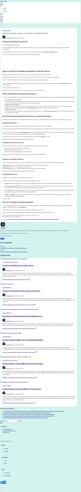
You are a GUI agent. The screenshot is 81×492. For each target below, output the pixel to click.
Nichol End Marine (25, 132)
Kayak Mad (9, 38)
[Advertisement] (39, 62)
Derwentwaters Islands (50, 111)
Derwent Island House (32, 108)
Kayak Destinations (6, 30)
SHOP (1, 14)
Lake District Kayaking (49, 51)
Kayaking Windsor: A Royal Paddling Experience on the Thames (22, 363)
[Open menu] (1, 22)
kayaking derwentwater (20, 219)
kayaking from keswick (31, 219)
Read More (15, 279)
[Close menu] (0, 485)
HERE (43, 136)
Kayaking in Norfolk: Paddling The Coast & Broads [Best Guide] (22, 340)
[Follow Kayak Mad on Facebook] (1, 239)
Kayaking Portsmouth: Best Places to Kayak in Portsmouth (21, 291)
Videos (5, 11)
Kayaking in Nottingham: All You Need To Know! (18, 265)
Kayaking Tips (14, 262)
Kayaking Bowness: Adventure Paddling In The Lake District (13, 247)
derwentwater (10, 219)
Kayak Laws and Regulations (9, 430)
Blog (4, 9)
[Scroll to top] (1, 482)
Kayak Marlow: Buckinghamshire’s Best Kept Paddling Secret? (22, 316)
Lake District (23, 207)
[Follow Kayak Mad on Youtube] (3, 239)
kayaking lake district (50, 219)
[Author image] (3, 38)
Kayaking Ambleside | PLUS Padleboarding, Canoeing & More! (14, 251)
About (4, 8)
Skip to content (3, 1)
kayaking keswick (40, 219)
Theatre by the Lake (63, 83)
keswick (57, 219)
